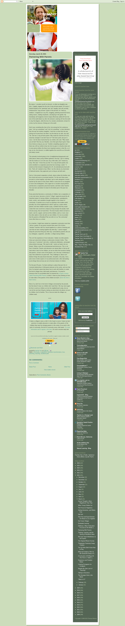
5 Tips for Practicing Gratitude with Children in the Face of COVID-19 (85, 398)
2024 (78, 468)
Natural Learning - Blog (84, 448)
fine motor (78, 183)
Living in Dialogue (82, 373)
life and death (79, 196)
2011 (78, 609)
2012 (78, 607)
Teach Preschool (82, 389)
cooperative (43, 352)
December (82, 477)
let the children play (83, 442)
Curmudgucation (82, 345)
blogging (77, 152)
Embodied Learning (83, 523)
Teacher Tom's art (80, 234)
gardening (77, 186)
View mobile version (49, 369)
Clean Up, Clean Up (82, 433)
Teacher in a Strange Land (85, 415)
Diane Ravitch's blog (83, 338)
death (76, 169)
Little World (78, 198)
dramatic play (79, 173)
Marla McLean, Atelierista (84, 437)
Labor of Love (80, 438)
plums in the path (82, 352)
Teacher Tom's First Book (82, 236)
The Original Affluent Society (86, 541)
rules (76, 219)
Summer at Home (81, 354)
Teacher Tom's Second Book (83, 238)
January (81, 585)
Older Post (67, 367)
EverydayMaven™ (82, 365)
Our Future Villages (83, 521)
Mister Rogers (79, 204)
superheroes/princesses (81, 230)
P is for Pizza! (80, 390)
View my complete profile (82, 281)
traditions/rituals (79, 242)
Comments (80, 331)
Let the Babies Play (82, 444)
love (63, 352)
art (75, 150)
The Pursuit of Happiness (85, 508)
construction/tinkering (81, 160)
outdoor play (78, 209)
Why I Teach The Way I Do (82, 244)
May (80, 494)
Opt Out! (80, 514)
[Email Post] (50, 350)
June (80, 492)
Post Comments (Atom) (43, 375)
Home (50, 367)
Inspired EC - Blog (82, 395)
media (76, 202)
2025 (78, 465)
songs (76, 226)
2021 (78, 475)
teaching (37, 353)
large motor (78, 194)
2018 (78, 592)
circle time (78, 154)
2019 (78, 590)
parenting (31, 353)
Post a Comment (34, 363)
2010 (78, 612)
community (36, 352)
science (77, 221)
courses (77, 167)
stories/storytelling (80, 228)
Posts (79, 328)
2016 (78, 597)
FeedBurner (89, 320)
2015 (78, 600)
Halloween (78, 188)
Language (77, 192)
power (76, 217)
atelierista (80, 409)
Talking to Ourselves (84, 572)
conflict (77, 158)
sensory (77, 223)
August (81, 487)
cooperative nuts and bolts (82, 165)
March (80, 499)
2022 (78, 472)
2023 (78, 470)
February (81, 582)
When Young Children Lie (85, 505)
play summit (78, 213)
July (80, 489)
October (81, 482)
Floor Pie (80, 403)
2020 (78, 588)
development (78, 171)
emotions (77, 179)
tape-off (77, 232)
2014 (78, 602)
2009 (78, 614)
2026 (78, 463)
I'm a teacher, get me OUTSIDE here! (83, 380)
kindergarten (78, 190)
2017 (78, 595)
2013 (78, 605)
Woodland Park (45, 353)
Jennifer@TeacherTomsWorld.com (84, 101)
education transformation (55, 352)
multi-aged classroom (81, 207)
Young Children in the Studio (84, 411)
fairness (77, 181)
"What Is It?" (81, 579)
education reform (79, 175)
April (80, 496)
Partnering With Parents (85, 530)
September (82, 484)
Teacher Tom (50, 16)
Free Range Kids (82, 358)
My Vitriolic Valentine (82, 405)
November (82, 479)
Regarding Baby (82, 431)
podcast (77, 215)
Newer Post (32, 367)
